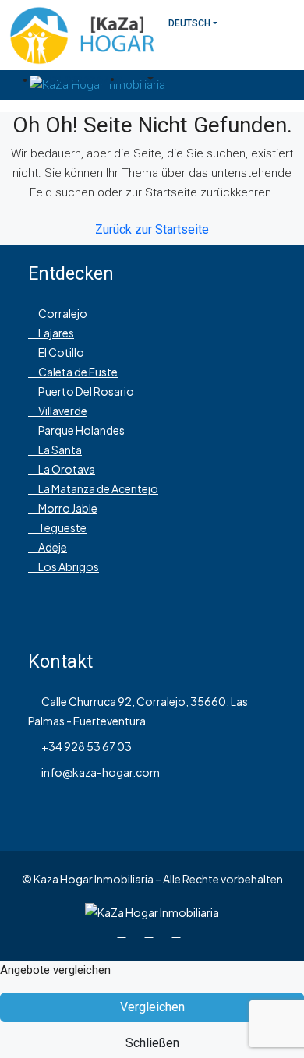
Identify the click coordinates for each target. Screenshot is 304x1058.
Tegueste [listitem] (62, 527)
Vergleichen (152, 1007)
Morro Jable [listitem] (67, 508)
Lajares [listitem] (55, 333)
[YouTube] (179, 932)
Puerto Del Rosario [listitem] (85, 391)
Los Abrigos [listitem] (68, 566)
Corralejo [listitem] (62, 313)
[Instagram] (152, 932)
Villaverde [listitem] (62, 411)
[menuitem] (78, 79)
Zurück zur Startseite (152, 229)
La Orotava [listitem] (66, 469)
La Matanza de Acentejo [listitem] (97, 488)
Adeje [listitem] (52, 547)
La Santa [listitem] (59, 450)
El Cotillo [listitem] (60, 352)
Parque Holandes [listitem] (81, 430)
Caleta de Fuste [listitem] (77, 372)
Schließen (152, 1042)
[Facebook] (125, 932)
